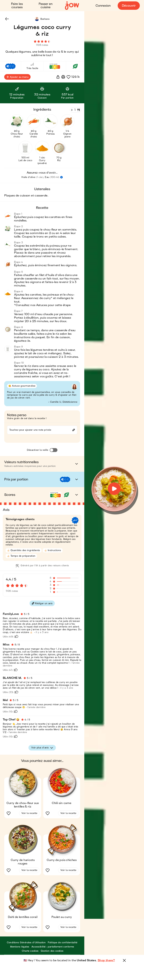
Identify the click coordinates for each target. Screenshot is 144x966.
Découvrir (129, 5)
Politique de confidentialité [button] (62, 942)
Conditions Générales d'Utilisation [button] (26, 942)
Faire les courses (17, 5)
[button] (7, 19)
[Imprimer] (63, 76)
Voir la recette (29, 813)
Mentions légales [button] (19, 946)
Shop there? (106, 960)
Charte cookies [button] (30, 951)
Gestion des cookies (52, 951)
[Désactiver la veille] (53, 450)
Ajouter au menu (19, 77)
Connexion (103, 5)
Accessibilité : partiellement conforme (52, 946)
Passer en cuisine (46, 5)
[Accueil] (72, 6)
